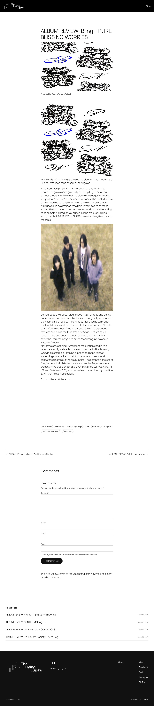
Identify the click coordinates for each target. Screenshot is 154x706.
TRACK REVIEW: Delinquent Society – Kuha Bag (32, 637)
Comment (45, 493)
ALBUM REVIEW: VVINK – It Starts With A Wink (31, 614)
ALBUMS (68, 94)
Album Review (47, 427)
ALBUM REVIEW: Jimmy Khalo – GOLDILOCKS (30, 629)
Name (43, 522)
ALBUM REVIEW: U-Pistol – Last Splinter (127, 454)
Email (43, 533)
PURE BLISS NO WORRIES (51, 431)
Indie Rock (96, 427)
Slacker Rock (67, 431)
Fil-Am (87, 427)
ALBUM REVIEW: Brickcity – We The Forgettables (31, 454)
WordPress (144, 699)
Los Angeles (107, 427)
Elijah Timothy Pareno (55, 94)
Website (43, 544)
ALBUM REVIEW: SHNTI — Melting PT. (26, 622)
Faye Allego (78, 427)
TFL (53, 662)
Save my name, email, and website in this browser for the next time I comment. (70, 555)
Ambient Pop (59, 427)
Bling (69, 427)
